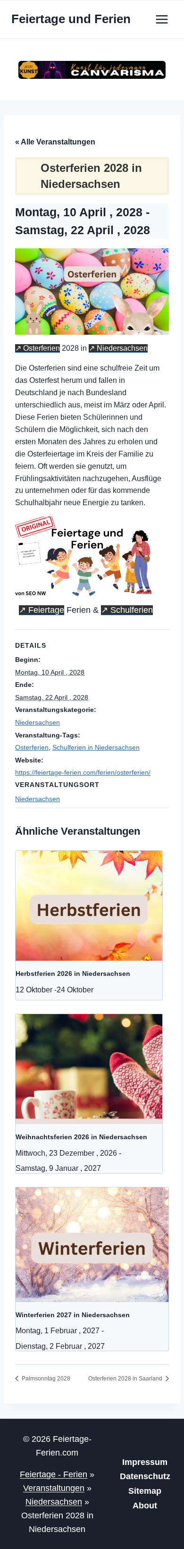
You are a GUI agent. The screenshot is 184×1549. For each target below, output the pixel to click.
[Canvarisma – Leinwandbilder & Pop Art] (92, 70)
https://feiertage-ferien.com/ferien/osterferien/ (83, 772)
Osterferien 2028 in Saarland (126, 1378)
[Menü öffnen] (162, 19)
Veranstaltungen (53, 1488)
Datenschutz (145, 1476)
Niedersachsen (122, 348)
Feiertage (46, 610)
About (145, 1505)
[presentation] (89, 906)
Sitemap (144, 1491)
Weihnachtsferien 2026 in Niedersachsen (81, 1137)
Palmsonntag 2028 (45, 1378)
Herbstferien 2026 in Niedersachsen (73, 973)
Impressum (144, 1462)
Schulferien (131, 610)
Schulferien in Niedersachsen (96, 747)
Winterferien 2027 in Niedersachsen (73, 1315)
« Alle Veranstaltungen (55, 142)
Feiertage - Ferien (53, 1474)
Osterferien (41, 348)
